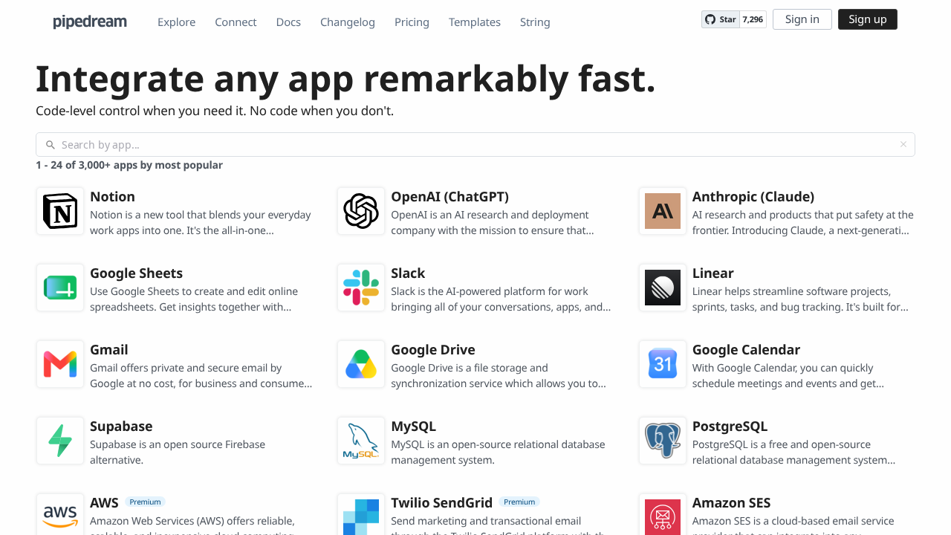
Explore (176, 22)
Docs (288, 22)
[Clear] (903, 144)
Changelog (347, 22)
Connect (235, 22)
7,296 (753, 19)
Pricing (412, 22)
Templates (475, 22)
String (535, 22)
